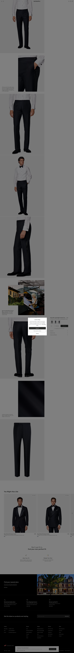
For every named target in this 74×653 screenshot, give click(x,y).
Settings (37, 333)
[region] (37, 326)
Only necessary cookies (37, 330)
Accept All (37, 328)
